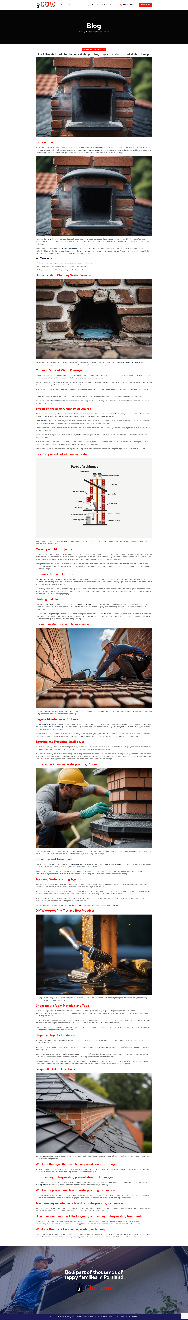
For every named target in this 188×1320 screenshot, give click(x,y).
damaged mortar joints (112, 864)
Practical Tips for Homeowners (97, 32)
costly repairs (43, 1185)
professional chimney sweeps (82, 864)
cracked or (50, 401)
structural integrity (53, 403)
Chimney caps (41, 579)
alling (58, 401)
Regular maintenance (43, 724)
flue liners (49, 604)
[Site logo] (45, 5)
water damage (86, 253)
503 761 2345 (128, 5)
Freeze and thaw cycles (44, 421)
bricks (62, 401)
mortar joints (51, 239)
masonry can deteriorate (91, 150)
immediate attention (62, 874)
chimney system (67, 541)
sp (55, 401)
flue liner (103, 614)
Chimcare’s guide (76, 905)
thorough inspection (50, 864)
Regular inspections (96, 756)
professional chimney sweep (58, 727)
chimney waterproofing (69, 248)
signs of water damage (131, 362)
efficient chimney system (87, 604)
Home (81, 32)
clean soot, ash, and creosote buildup (126, 727)
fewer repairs (92, 248)
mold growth (76, 435)
